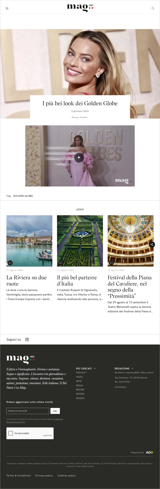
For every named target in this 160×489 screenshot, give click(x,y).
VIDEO (79, 376)
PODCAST (81, 372)
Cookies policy (67, 475)
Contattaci (120, 387)
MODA (79, 385)
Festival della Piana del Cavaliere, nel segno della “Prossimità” (130, 286)
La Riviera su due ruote (26, 280)
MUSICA (80, 398)
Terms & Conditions (18, 475)
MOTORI (80, 389)
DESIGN (80, 393)
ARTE (79, 381)
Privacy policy (44, 475)
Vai (55, 411)
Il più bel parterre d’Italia (77, 280)
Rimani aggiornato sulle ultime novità (29, 402)
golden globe (23, 196)
